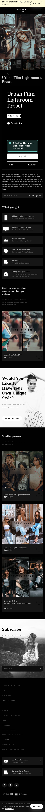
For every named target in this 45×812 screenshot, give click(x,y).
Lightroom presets (11, 685)
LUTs (4, 690)
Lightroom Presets (12, 74)
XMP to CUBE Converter (13, 749)
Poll (4, 720)
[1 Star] (4, 195)
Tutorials (7, 695)
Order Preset (8, 700)
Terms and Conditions (12, 735)
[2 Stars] (5, 195)
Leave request (12, 418)
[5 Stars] (11, 195)
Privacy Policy (9, 730)
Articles (6, 725)
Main (3, 74)
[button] (3, 11)
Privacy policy (9, 809)
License (5, 740)
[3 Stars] (7, 195)
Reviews (6, 710)
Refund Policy (9, 744)
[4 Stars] (9, 195)
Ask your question (11, 715)
